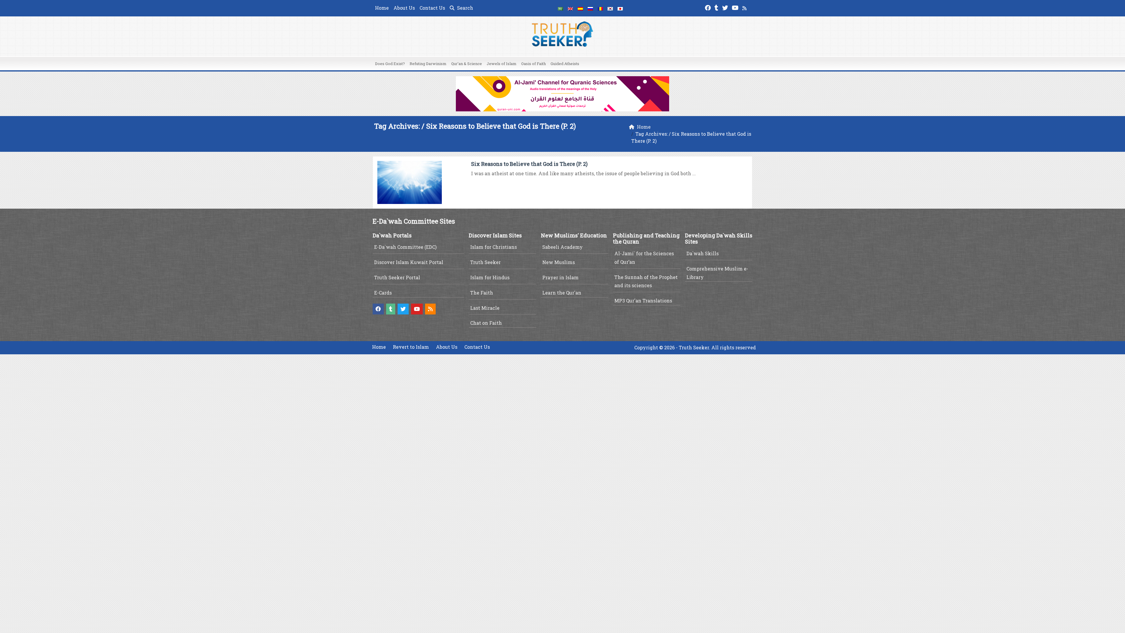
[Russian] (590, 8)
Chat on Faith (486, 323)
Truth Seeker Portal (397, 277)
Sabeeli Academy (562, 247)
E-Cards (383, 293)
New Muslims (558, 262)
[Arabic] (560, 8)
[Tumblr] (717, 7)
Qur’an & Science (466, 63)
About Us (404, 8)
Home (382, 8)
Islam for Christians (493, 247)
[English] (570, 8)
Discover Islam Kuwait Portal (408, 262)
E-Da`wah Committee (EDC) (405, 247)
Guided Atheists (564, 63)
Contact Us (432, 8)
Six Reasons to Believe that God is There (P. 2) (529, 163)
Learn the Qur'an (561, 293)
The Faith (481, 293)
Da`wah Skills (702, 253)
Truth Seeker (485, 262)
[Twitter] (725, 7)
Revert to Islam (411, 347)
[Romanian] (600, 8)
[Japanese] (620, 8)
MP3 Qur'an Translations (643, 300)
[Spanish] (580, 8)
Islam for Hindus (489, 277)
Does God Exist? (390, 63)
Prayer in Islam (560, 277)
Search (464, 8)
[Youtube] (736, 7)
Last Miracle (485, 308)
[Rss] (745, 7)
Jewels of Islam (502, 63)
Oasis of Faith (533, 63)
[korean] (610, 8)
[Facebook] (708, 7)
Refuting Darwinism (428, 63)
